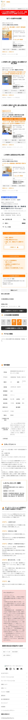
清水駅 (18, 377)
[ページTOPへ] (26, 718)
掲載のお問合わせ (5, 714)
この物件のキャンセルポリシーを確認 (13, 310)
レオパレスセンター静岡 (12, 54)
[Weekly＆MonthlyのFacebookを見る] (7, 669)
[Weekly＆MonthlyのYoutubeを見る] (18, 669)
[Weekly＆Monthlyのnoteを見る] (21, 669)
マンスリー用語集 (5, 691)
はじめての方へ (4, 673)
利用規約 (3, 706)
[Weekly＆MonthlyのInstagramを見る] (10, 669)
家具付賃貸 (14, 651)
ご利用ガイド (13, 247)
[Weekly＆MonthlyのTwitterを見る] (14, 669)
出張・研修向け (7, 655)
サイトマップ (4, 703)
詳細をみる (4, 51)
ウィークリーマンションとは (8, 680)
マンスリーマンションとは (7, 677)
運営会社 (3, 695)
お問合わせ (11, 51)
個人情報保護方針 (5, 699)
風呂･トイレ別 (6, 651)
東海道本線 (13, 377)
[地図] (19, 200)
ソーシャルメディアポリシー (8, 710)
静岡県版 (8, 1)
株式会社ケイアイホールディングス (14, 147)
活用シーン (3, 688)
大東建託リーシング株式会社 (13, 97)
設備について (4, 684)
